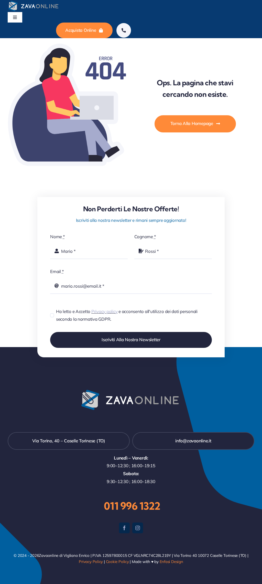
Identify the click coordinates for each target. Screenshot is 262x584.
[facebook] (124, 528)
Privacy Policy (91, 561)
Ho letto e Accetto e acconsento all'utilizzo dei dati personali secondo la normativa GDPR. (127, 315)
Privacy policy (104, 311)
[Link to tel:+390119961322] (123, 30)
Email (57, 271)
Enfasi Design (171, 561)
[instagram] (137, 528)
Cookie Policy (117, 561)
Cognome (145, 236)
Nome (57, 236)
